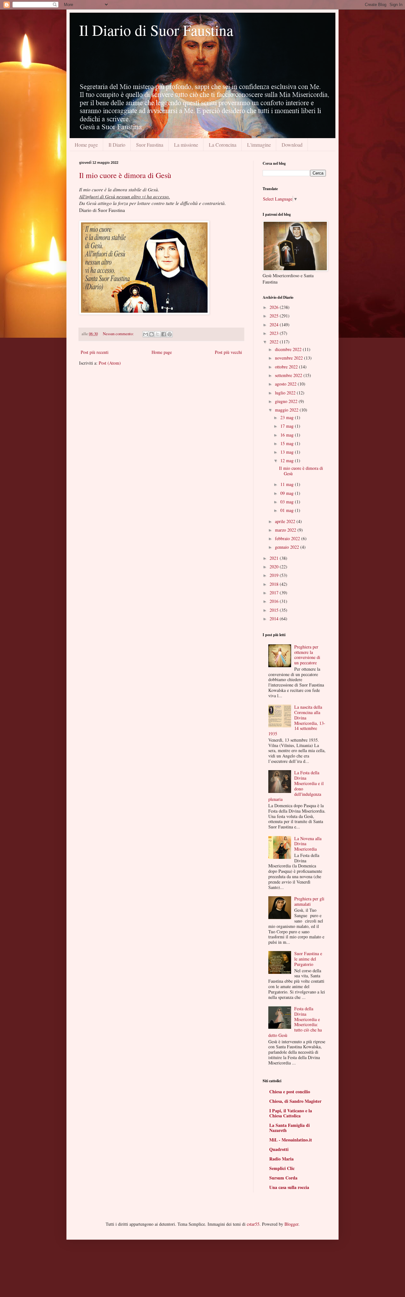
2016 (275, 601)
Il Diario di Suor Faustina (156, 30)
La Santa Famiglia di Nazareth (289, 1128)
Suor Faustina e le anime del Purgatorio (308, 958)
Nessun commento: (119, 333)
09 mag (287, 493)
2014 (275, 619)
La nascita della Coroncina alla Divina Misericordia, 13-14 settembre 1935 (297, 720)
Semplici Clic (282, 1168)
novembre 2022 (289, 358)
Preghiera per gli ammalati (309, 901)
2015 (275, 610)
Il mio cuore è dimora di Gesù (125, 175)
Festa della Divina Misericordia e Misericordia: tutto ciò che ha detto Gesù (295, 1022)
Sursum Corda (283, 1177)
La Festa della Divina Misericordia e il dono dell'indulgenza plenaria (296, 786)
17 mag (287, 426)
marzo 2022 (286, 530)
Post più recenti (95, 352)
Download (292, 144)
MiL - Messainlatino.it (290, 1139)
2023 (275, 333)
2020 (275, 567)
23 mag (287, 417)
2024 (275, 325)
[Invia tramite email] (145, 334)
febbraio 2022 (288, 538)
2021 (275, 558)
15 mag (287, 443)
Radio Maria (281, 1158)
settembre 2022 (289, 375)
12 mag (287, 460)
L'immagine (259, 144)
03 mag (287, 502)
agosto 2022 (286, 384)
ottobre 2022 (287, 367)
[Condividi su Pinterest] (169, 334)
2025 (275, 316)
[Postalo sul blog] (151, 334)
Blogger (291, 1224)
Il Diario (117, 144)
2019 (275, 575)
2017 (275, 593)
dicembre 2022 (289, 349)
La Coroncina (222, 144)
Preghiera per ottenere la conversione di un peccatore (307, 655)
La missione (186, 144)
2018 (275, 584)
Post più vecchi (228, 352)
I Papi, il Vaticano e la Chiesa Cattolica (290, 1113)
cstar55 (253, 1224)
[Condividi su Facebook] (163, 334)
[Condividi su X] (157, 334)
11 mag (287, 484)
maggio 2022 (287, 410)
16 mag (287, 435)
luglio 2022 (286, 393)
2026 (275, 307)
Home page (86, 144)
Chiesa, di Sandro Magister (295, 1101)
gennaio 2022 (287, 547)
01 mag (287, 510)
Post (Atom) (110, 363)
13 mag (287, 452)
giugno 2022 (287, 401)
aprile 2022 (285, 521)
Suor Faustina (149, 144)
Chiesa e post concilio (289, 1091)
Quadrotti (279, 1149)
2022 (275, 342)
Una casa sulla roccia (289, 1187)
